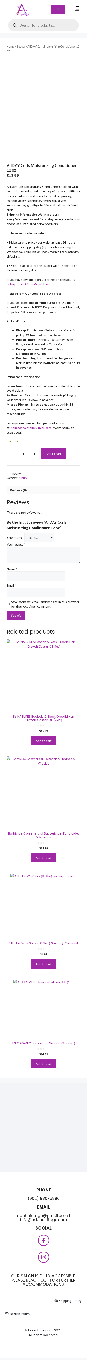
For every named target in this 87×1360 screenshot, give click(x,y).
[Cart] (58, 9)
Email (11, 585)
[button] (76, 8)
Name (12, 569)
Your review (16, 544)
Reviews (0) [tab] (18, 490)
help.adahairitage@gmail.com (30, 284)
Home (10, 46)
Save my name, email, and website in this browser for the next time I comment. (45, 604)
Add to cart (53, 453)
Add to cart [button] (44, 741)
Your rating (15, 537)
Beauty (21, 46)
